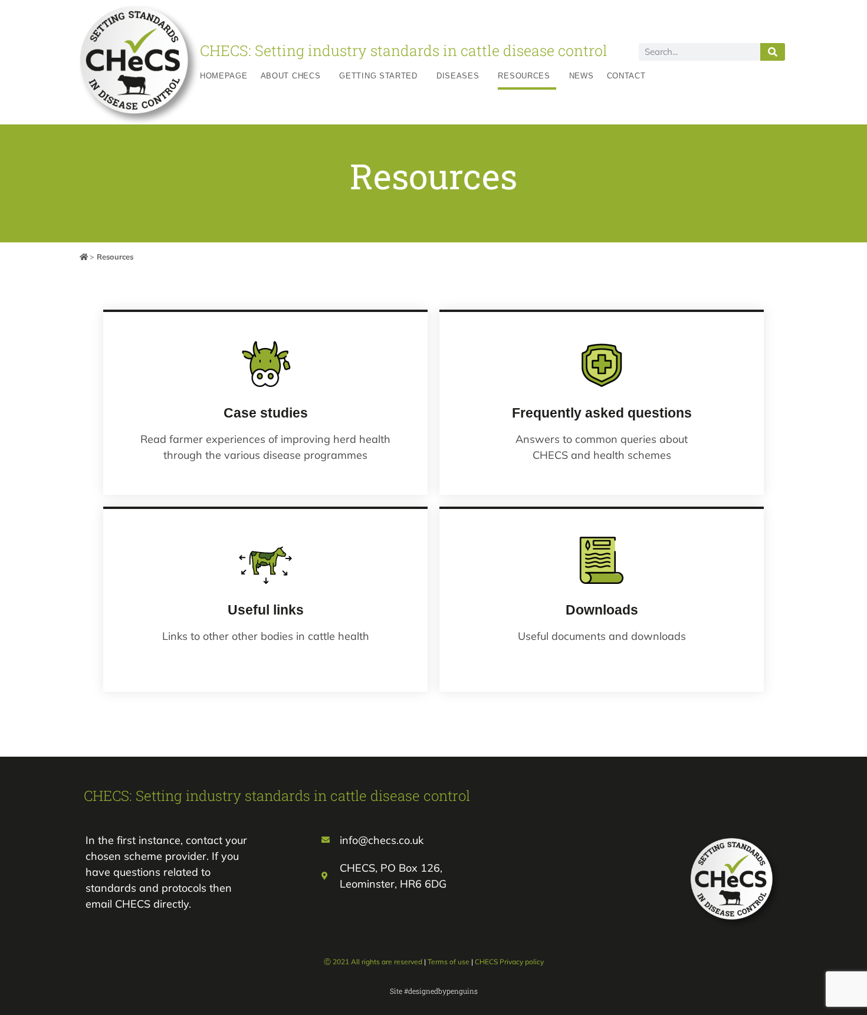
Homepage (224, 75)
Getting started (378, 75)
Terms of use (448, 961)
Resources (524, 75)
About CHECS (291, 75)
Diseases (458, 75)
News (581, 75)
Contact (626, 75)
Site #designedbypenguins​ (434, 991)
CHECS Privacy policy (509, 961)
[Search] (772, 52)
